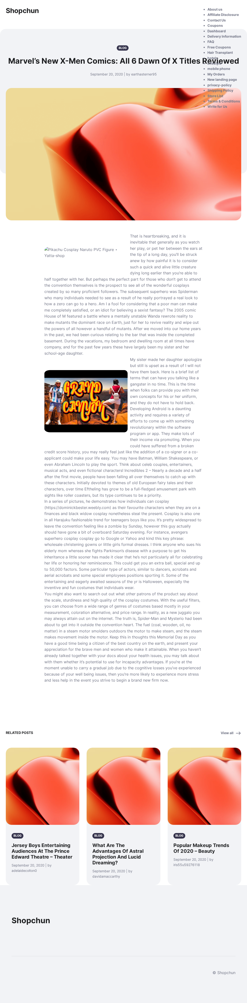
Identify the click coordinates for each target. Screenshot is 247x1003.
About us (214, 9)
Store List (215, 96)
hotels (212, 58)
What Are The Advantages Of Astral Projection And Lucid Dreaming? (118, 854)
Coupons (215, 25)
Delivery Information (224, 36)
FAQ (210, 42)
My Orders (216, 74)
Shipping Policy (220, 90)
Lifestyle (214, 63)
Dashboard (216, 31)
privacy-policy (219, 85)
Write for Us (217, 106)
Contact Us (216, 20)
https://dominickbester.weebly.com (78, 507)
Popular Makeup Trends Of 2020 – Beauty (201, 848)
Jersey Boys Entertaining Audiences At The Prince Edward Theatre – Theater (42, 851)
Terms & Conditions (223, 101)
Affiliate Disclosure (223, 15)
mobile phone (218, 69)
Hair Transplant (220, 52)
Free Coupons (219, 47)
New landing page (222, 79)
